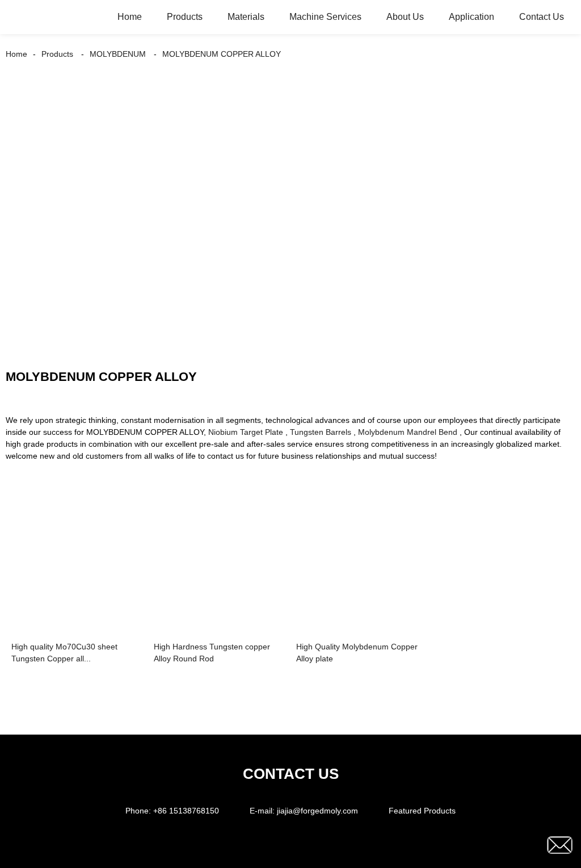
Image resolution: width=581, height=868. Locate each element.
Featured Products (422, 810)
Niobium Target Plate (245, 432)
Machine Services (325, 17)
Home (129, 17)
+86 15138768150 (186, 810)
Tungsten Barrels (320, 432)
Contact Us (541, 17)
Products (185, 17)
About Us (405, 17)
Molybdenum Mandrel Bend (407, 432)
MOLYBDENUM (118, 53)
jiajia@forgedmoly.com (317, 810)
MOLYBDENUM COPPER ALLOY (221, 53)
